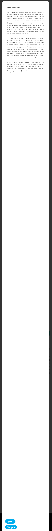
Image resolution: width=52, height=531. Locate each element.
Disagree (11, 527)
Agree (10, 521)
